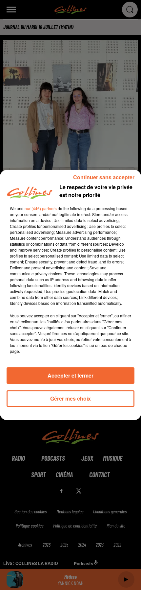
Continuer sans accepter (103, 177)
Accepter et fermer (70, 375)
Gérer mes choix (70, 398)
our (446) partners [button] (41, 208)
